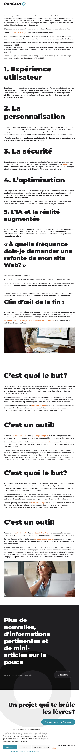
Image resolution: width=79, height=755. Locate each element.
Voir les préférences (41, 747)
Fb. (59, 746)
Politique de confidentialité (32, 751)
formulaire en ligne (38, 406)
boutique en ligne (20, 33)
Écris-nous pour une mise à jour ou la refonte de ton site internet (29, 321)
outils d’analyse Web (19, 436)
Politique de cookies (17, 751)
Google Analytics (41, 436)
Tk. (73, 746)
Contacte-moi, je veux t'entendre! (58, 722)
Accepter (9, 747)
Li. (69, 746)
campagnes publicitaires (44, 442)
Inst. (64, 746)
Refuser (25, 747)
